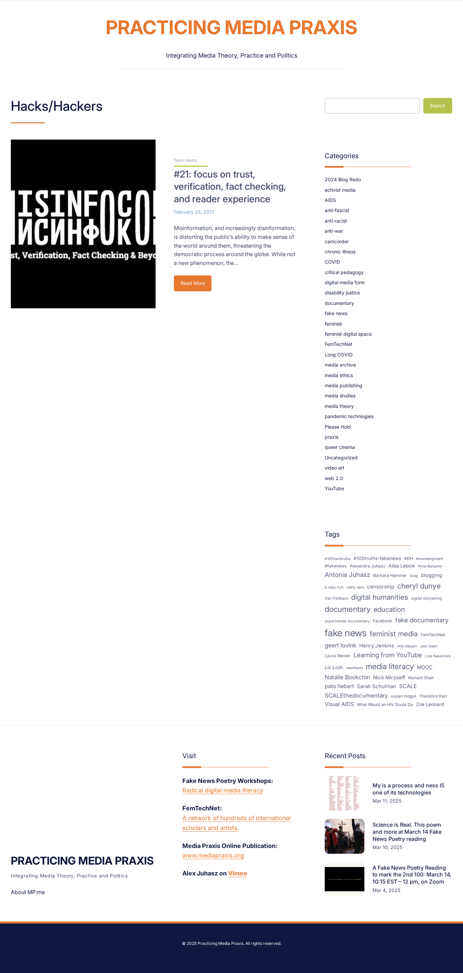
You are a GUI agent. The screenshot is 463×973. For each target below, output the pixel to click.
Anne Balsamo (430, 566)
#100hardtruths (337, 559)
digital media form (345, 282)
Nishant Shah (421, 677)
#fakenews (336, 565)
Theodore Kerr (433, 696)
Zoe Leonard (430, 704)
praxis (331, 437)
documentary (339, 303)
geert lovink (340, 645)
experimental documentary (347, 621)
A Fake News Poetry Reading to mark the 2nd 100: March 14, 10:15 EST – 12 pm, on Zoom (412, 874)
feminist (333, 324)
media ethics (339, 375)
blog (414, 576)
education (389, 609)
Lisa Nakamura (437, 656)
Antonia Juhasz (347, 575)
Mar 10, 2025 (387, 847)
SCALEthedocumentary (356, 695)
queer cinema (340, 447)
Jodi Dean (428, 646)
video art (334, 468)
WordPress (272, 952)
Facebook (382, 620)
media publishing (343, 385)
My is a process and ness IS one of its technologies (408, 789)
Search (437, 105)
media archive (340, 365)
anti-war (334, 231)
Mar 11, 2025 (387, 801)
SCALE (408, 686)
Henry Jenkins (376, 646)
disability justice (342, 292)
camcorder (337, 241)
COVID (332, 262)
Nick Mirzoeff (389, 678)
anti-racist (336, 221)
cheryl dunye (419, 585)
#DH (408, 558)
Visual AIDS (339, 704)
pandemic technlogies (349, 416)
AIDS (330, 200)
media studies (340, 395)
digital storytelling (426, 598)
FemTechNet (339, 344)
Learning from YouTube (388, 655)
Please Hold (338, 427)
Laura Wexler (337, 655)
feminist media (394, 633)
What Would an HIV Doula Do (385, 704)
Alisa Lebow (401, 565)
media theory (339, 406)
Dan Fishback (336, 598)
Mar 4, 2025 (386, 890)
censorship (380, 587)
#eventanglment (429, 559)
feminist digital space (348, 334)
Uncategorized (341, 457)
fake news (185, 160)
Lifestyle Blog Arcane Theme (207, 952)
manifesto (354, 668)
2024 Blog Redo (343, 179)
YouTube (334, 488)
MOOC (424, 667)
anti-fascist (337, 210)
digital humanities (379, 597)
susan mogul (403, 696)
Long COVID (339, 354)
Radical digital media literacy (222, 790)
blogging (431, 575)
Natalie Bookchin (347, 677)
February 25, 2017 (194, 212)
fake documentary (421, 620)
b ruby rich (334, 587)
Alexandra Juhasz (367, 565)
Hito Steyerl (407, 646)
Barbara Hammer (390, 575)
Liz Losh (334, 667)
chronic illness (340, 251)
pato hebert (339, 686)
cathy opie (355, 587)
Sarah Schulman (376, 686)
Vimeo (237, 873)
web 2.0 (334, 478)
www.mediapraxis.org (213, 855)
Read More (194, 285)
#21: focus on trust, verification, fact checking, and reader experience (230, 186)
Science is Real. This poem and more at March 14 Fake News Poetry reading (407, 831)
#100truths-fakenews (377, 558)
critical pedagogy (344, 272)
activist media (340, 190)
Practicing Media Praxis (232, 27)
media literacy (390, 666)
